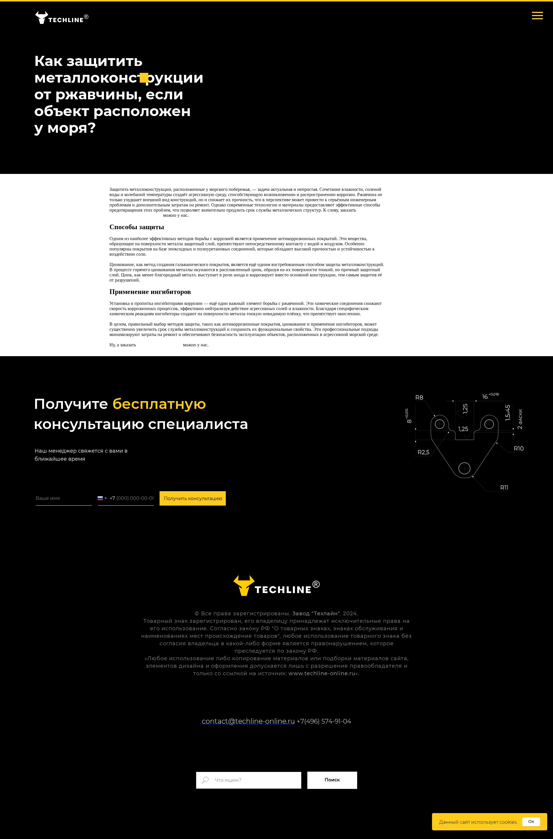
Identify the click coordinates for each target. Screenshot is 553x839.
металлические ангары (159, 344)
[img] (61, 17)
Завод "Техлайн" (316, 613)
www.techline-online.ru (322, 673)
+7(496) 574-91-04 (324, 721)
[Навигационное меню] (537, 15)
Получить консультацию (193, 498)
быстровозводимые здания (135, 215)
